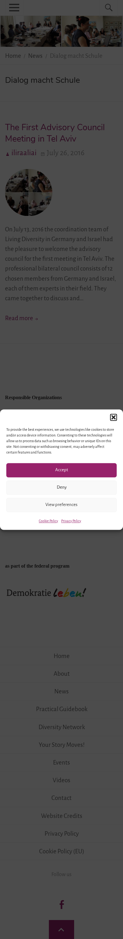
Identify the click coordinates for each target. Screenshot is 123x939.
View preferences (61, 504)
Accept (61, 469)
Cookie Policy (48, 521)
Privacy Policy (71, 521)
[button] (113, 417)
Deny (62, 487)
